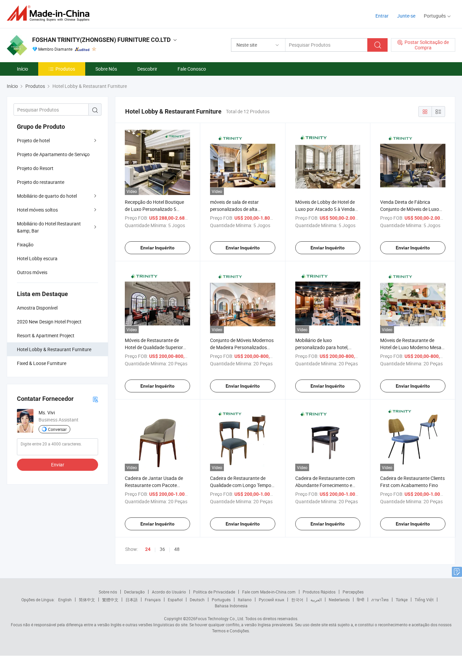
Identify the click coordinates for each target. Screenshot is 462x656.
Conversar (57, 429)
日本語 (131, 599)
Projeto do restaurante (40, 182)
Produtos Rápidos (319, 591)
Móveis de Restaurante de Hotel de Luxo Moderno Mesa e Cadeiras (412, 347)
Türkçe (402, 599)
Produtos (65, 69)
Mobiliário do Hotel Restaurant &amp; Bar (49, 227)
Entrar (382, 16)
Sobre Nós (106, 69)
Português (221, 599)
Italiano (245, 599)
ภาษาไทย (380, 599)
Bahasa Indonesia (231, 605)
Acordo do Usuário (169, 591)
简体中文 (87, 599)
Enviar (57, 464)
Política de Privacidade (214, 591)
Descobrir (147, 69)
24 (148, 549)
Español (175, 599)
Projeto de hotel (33, 140)
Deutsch (197, 599)
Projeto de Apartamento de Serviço (53, 154)
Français (153, 599)
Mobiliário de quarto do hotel (47, 196)
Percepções (353, 591)
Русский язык (271, 599)
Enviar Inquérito (157, 247)
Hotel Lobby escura (37, 258)
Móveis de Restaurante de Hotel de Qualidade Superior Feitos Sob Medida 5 (154, 347)
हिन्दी (360, 599)
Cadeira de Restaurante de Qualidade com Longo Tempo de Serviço (240, 485)
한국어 (297, 599)
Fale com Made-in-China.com (269, 591)
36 (162, 549)
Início (22, 69)
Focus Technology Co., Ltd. (219, 618)
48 (177, 549)
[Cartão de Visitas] (95, 399)
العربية (316, 599)
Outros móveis (32, 272)
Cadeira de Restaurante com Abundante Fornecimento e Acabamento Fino (325, 485)
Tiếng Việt (424, 599)
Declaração (134, 591)
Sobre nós (108, 591)
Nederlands (339, 599)
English (65, 599)
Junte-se (406, 16)
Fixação (25, 244)
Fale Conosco (192, 69)
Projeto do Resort (35, 168)
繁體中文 (110, 599)
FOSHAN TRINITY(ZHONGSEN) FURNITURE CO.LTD (101, 39)
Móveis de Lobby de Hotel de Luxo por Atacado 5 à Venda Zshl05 (325, 209)
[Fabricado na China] (50, 13)
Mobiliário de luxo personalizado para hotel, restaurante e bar (321, 347)
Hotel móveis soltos (37, 209)
